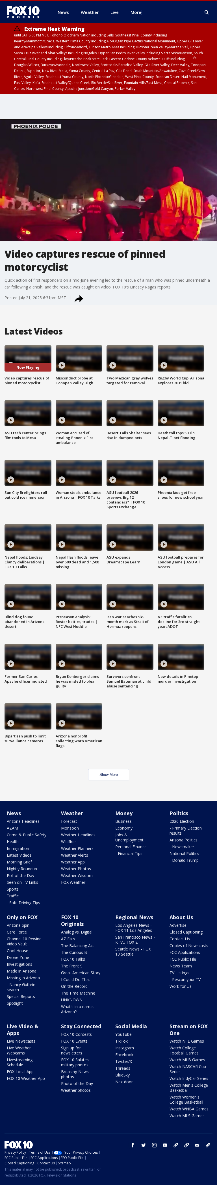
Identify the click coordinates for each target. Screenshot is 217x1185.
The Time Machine (78, 993)
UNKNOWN (72, 999)
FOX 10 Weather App (26, 1078)
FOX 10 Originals (72, 920)
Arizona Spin (18, 925)
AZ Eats (68, 938)
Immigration (18, 848)
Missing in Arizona (23, 977)
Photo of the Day (77, 1083)
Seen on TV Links (22, 882)
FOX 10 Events (74, 1041)
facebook (132, 1145)
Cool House (17, 950)
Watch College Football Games (184, 1050)
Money (124, 813)
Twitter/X (123, 1061)
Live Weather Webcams (19, 1050)
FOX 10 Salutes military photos (75, 1062)
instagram (154, 1145)
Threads (122, 1068)
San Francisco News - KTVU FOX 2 (135, 939)
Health (13, 841)
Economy (124, 828)
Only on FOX (22, 917)
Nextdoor (124, 1081)
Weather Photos (76, 868)
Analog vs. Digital (76, 932)
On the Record (74, 986)
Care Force (17, 932)
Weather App (73, 862)
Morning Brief (19, 862)
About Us (181, 917)
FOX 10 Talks (73, 959)
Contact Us (180, 938)
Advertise (178, 925)
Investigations (19, 964)
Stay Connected (81, 1026)
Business (123, 821)
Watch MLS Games (187, 1115)
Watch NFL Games (187, 1041)
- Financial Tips (128, 853)
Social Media (131, 1026)
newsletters (207, 1145)
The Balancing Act (77, 945)
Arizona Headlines (23, 821)
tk (175, 1145)
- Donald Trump (184, 860)
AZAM (12, 828)
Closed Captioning (186, 932)
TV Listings (179, 972)
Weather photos (76, 1090)
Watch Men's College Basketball (189, 1087)
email (197, 1145)
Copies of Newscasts (189, 945)
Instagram (124, 1048)
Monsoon (70, 828)
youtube (165, 1145)
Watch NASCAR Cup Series (188, 1069)
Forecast (69, 821)
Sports (13, 889)
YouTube (123, 1034)
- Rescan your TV (185, 979)
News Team (181, 966)
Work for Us (181, 986)
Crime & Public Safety (26, 834)
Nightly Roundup (22, 868)
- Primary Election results (186, 830)
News (14, 813)
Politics (179, 813)
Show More (108, 774)
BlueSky (122, 1075)
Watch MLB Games (187, 1059)
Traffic (13, 895)
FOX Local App (20, 1071)
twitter (143, 1145)
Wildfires (69, 841)
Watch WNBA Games (189, 1109)
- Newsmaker (182, 846)
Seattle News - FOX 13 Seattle (133, 951)
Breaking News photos (75, 1074)
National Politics (184, 853)
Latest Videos (19, 855)
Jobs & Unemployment (129, 837)
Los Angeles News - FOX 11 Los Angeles (133, 928)
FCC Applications (185, 952)
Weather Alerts (74, 855)
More (136, 12)
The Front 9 (72, 966)
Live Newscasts (21, 1041)
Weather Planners (77, 848)
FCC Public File (183, 959)
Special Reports (21, 996)
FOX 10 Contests (76, 1034)
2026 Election (182, 821)
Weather (72, 813)
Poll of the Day (20, 875)
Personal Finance (131, 846)
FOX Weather (73, 882)
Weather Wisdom (77, 875)
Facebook (124, 1054)
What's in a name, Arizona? (77, 1009)
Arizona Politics (184, 840)
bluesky (186, 1145)
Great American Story (80, 972)
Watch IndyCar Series (189, 1078)
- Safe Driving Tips (23, 902)
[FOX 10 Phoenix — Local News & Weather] (25, 12)
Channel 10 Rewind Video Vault (24, 941)
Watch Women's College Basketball (186, 1099)
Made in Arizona (21, 971)
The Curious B (74, 952)
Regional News (134, 917)
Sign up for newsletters (71, 1050)
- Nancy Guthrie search (21, 987)
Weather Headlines (78, 834)
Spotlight (15, 1003)
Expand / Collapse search (206, 12)
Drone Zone (18, 957)
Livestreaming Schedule (19, 1062)
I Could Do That (75, 979)
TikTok (121, 1041)
